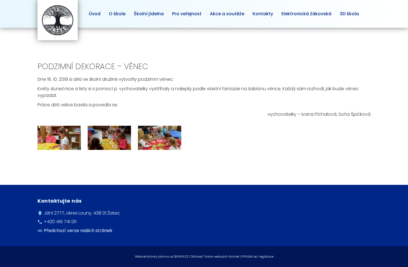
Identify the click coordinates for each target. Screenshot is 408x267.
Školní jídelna (149, 14)
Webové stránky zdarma (152, 257)
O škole (117, 14)
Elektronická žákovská (306, 14)
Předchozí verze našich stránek (78, 230)
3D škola (349, 14)
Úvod (94, 14)
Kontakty (263, 14)
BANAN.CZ (181, 257)
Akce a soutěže (227, 14)
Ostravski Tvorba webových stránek (215, 257)
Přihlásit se (249, 257)
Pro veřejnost (187, 14)
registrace (266, 257)
